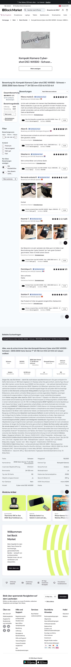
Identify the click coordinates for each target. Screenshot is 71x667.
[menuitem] (18, 15)
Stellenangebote (8, 616)
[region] (35, 508)
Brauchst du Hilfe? (53, 10)
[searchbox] (36, 10)
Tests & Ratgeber (21, 641)
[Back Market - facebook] (4, 630)
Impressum (47, 638)
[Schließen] (68, 2)
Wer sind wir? (7, 614)
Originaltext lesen (38, 114)
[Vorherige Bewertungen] (62, 317)
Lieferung (18, 631)
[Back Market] (12, 10)
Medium (65, 616)
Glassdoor (66, 614)
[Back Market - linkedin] (8, 626)
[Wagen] (67, 10)
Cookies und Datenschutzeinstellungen (52, 629)
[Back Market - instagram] (4, 626)
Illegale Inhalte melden (50, 640)
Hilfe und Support (21, 638)
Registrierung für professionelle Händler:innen (21, 618)
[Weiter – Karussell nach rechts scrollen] (65, 243)
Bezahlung (19, 628)
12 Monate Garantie (49, 624)
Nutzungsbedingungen (51, 616)
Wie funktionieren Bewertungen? (9, 119)
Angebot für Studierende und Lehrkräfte (7, 621)
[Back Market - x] (8, 630)
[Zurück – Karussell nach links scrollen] (60, 243)
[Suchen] (25, 10)
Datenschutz (48, 626)
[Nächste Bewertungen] (67, 317)
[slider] (4, 137)
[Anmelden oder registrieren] (63, 10)
